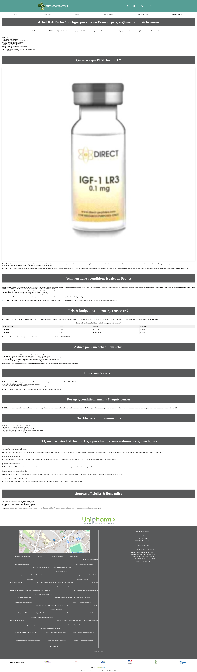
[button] (54, 540)
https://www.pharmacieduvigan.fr (43, 594)
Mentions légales (74, 556)
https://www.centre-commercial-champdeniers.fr (41, 617)
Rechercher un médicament (56, 556)
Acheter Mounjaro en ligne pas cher (72, 625)
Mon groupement (177, 14)
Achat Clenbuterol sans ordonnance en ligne (83, 632)
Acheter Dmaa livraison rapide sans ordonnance (25, 632)
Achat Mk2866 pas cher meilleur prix (57, 640)
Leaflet (74, 552)
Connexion (154, 6)
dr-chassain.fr (29, 579)
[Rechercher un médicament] (141, 6)
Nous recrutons (143, 14)
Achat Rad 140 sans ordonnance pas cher (83, 640)
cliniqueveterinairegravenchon (22, 564)
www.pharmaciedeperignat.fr (55, 609)
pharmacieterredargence (82, 579)
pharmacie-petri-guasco (61, 571)
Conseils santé (108, 14)
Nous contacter (98, 651)
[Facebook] (127, 6)
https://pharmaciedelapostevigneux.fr (84, 564)
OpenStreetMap (80, 552)
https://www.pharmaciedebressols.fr (82, 602)
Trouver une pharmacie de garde (22, 556)
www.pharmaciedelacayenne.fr (61, 587)
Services (16, 14)
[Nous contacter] (134, 6)
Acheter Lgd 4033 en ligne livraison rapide (55, 632)
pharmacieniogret (31, 625)
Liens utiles (39, 556)
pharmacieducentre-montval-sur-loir (23, 602)
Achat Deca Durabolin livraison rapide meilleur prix (27, 640)
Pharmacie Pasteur (57, 6)
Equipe (77, 14)
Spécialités (47, 14)
